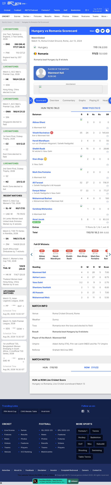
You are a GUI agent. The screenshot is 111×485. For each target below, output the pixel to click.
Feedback (30, 470)
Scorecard (41, 100)
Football (17, 10)
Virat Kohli (45, 411)
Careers (85, 470)
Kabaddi (101, 444)
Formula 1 (46, 10)
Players (24, 447)
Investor (53, 470)
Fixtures (38, 16)
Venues (7, 452)
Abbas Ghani (38, 122)
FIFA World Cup (10, 411)
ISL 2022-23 (47, 430)
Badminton (76, 10)
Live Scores (9, 430)
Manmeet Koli (39, 272)
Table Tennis (84, 457)
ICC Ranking (26, 452)
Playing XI (94, 100)
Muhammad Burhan (42, 198)
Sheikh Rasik (38, 148)
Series (26, 16)
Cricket (7, 10)
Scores (17, 16)
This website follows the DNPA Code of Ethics (36, 475)
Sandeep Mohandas (42, 209)
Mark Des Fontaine (41, 172)
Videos (75, 16)
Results (48, 16)
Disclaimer (42, 470)
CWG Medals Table (29, 411)
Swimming (97, 450)
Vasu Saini (37, 282)
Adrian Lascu (38, 277)
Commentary (69, 100)
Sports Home (7, 22)
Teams (96, 16)
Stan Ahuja (39, 159)
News (57, 16)
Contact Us (97, 470)
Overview (54, 100)
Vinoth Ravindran (42, 132)
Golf (65, 10)
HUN (50, 108)
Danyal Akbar (39, 190)
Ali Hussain (37, 292)
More (104, 16)
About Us (18, 470)
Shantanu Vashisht (41, 287)
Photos (66, 16)
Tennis (57, 10)
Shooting (82, 450)
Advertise (6, 470)
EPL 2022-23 (64, 430)
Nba (90, 444)
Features (85, 16)
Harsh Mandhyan (40, 140)
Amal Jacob (38, 219)
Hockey (81, 437)
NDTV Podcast (31, 10)
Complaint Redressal (69, 470)
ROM (91, 108)
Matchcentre (46, 452)
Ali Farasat (37, 182)
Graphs (82, 100)
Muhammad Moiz (41, 297)
